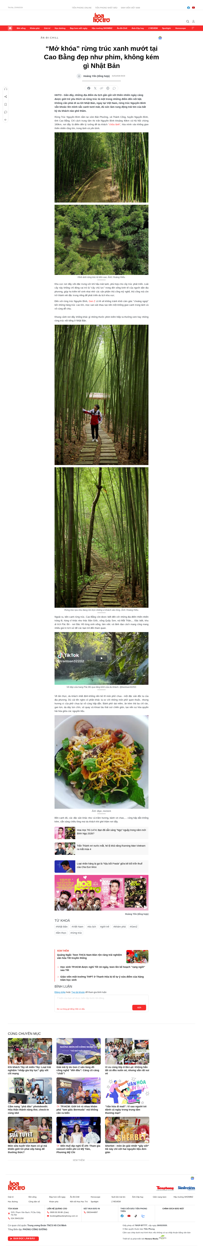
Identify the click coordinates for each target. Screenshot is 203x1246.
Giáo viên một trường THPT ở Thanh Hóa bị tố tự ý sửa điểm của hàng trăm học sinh (102, 978)
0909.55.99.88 (56, 1212)
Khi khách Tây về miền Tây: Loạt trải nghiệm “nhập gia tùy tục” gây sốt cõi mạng (29, 1070)
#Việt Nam (77, 926)
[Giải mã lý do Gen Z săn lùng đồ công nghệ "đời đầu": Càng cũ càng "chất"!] (78, 1051)
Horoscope (180, 28)
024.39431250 (17, 1218)
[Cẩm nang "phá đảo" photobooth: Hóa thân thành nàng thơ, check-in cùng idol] (30, 1090)
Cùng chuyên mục (24, 1033)
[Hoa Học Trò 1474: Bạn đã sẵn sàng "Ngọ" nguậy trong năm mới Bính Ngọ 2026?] (65, 833)
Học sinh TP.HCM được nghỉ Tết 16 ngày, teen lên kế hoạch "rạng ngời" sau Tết (102, 969)
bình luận (114, 88)
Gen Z (92, 301)
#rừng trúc (76, 932)
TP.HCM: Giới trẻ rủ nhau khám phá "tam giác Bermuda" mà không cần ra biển (77, 1109)
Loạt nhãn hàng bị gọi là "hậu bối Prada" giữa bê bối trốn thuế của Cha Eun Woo (109, 865)
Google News (160, 38)
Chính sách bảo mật (173, 1208)
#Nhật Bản (62, 926)
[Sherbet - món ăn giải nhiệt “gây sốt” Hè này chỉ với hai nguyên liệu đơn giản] (127, 1130)
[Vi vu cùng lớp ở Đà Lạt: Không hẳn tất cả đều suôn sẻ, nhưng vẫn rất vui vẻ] (127, 1051)
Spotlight (166, 28)
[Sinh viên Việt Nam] (186, 1188)
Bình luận (5, 112)
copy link (101, 88)
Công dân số (34, 1201)
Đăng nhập (60, 992)
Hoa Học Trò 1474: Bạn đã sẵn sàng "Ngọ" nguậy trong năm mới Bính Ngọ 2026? (111, 832)
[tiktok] (137, 1216)
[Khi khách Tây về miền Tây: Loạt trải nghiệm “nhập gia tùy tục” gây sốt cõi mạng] (30, 1051)
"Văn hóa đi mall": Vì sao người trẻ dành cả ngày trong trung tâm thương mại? (126, 1109)
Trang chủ (10, 28)
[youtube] (193, 8)
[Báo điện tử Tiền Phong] (165, 1188)
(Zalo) (66, 1212)
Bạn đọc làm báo (24, 1238)
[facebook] (188, 8)
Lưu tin (5, 104)
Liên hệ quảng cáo (57, 1208)
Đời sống (21, 28)
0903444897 (92, 1212)
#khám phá (119, 926)
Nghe (5, 89)
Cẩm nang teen (159, 1197)
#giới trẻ (104, 926)
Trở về (5, 120)
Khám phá (34, 28)
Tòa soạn (13, 1208)
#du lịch (91, 926)
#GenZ (133, 926)
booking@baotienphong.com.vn (64, 1216)
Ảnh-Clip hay (138, 28)
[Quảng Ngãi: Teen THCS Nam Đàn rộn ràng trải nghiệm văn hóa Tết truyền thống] (137, 956)
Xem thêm (193, 28)
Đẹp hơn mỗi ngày (78, 28)
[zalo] (144, 1216)
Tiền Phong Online (82, 8)
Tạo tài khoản (78, 992)
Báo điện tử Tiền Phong (101, 17)
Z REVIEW (153, 28)
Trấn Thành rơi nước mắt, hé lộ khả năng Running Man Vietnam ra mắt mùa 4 (111, 847)
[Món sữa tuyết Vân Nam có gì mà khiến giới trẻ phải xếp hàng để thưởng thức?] (30, 1130)
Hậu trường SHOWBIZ (102, 28)
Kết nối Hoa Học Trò (79, 1201)
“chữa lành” (114, 124)
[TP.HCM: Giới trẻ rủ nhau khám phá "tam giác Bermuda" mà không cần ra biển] (78, 1090)
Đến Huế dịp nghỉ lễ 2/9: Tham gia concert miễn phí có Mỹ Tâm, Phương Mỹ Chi (78, 1149)
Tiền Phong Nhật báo (106, 8)
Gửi (139, 1007)
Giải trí (47, 28)
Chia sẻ (5, 96)
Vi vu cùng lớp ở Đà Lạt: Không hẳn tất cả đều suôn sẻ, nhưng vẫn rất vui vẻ (127, 1070)
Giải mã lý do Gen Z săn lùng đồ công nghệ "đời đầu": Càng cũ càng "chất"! (77, 1070)
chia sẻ (89, 88)
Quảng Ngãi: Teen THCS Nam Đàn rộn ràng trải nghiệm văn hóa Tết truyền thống (89, 956)
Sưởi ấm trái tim (118, 1197)
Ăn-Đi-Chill (122, 28)
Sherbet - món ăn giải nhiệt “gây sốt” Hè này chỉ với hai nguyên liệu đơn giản (127, 1149)
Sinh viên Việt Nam (130, 8)
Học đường (60, 28)
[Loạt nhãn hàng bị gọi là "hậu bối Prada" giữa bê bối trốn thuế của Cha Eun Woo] (65, 866)
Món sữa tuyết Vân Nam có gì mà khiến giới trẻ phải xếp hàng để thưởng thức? (27, 1149)
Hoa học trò (16, 1185)
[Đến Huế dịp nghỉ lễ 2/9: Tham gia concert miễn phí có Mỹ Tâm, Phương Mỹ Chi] (78, 1130)
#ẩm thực (61, 932)
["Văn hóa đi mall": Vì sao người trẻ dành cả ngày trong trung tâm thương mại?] (127, 1090)
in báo (108, 88)
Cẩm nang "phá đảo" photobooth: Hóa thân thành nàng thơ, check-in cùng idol (28, 1109)
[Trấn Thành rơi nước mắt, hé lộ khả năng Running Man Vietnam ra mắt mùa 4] (65, 848)
